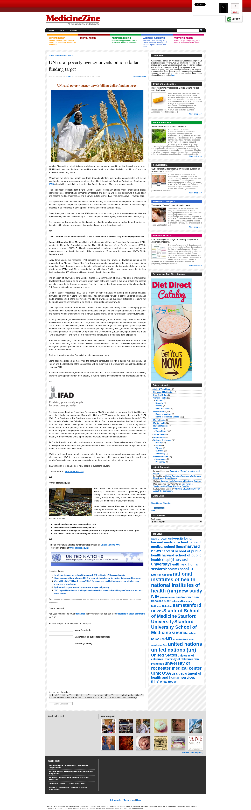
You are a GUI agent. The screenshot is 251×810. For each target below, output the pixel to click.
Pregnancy (160, 462)
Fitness (159, 448)
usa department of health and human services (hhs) (176, 677)
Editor (68, 76)
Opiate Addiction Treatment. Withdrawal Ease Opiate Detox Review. (177, 477)
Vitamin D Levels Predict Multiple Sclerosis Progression (68, 788)
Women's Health (160, 457)
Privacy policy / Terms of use (122, 800)
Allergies (159, 400)
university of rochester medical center (176, 666)
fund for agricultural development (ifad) (99, 599)
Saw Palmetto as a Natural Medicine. (169, 126)
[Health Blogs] (158, 509)
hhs (168, 569)
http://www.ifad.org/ (74, 471)
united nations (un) (173, 650)
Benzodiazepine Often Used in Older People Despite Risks (68, 766)
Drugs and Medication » (164, 84)
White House (168, 681)
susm (178, 632)
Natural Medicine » (162, 122)
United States (164, 655)
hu (190, 569)
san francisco (184, 597)
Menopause (161, 459)
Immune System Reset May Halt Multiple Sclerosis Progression (71, 772)
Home (51, 30)
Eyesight (159, 403)
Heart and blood (163, 408)
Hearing (159, 406)
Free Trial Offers (160, 395)
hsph (184, 569)
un (121, 599)
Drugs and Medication (163, 392)
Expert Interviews (163, 414)
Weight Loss (159, 437)
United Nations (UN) (110, 545)
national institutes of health (173, 576)
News (70, 55)
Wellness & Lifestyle (162, 440)
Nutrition (160, 451)
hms (175, 569)
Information (61, 55)
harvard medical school (169, 542)
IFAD (51, 184)
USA (166, 673)
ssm (177, 605)
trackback (80, 614)
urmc (156, 673)
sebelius (176, 601)
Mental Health (159, 423)
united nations (129, 599)
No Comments (139, 76)
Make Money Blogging (161, 503)
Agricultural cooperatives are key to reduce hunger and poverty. (81, 587)
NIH (155, 596)
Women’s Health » (162, 235)
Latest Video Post (56, 716)
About (62, 30)
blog (153, 510)
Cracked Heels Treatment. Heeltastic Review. (181, 481)
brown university (170, 538)
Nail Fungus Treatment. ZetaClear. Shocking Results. (173, 485)
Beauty (159, 443)
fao (190, 539)
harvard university (169, 561)
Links (138, 800)
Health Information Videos (167, 417)
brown (154, 539)
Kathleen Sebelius (161, 574)
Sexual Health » (160, 165)
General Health (160, 398)
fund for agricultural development (68, 599)
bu (186, 538)
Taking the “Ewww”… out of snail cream (170, 205)
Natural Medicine (160, 426)
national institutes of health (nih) (175, 587)
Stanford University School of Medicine (174, 627)
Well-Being (160, 453)
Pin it (235, 12)
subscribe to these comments (130, 614)
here (173, 75)
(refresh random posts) (192, 752)
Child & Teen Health (162, 389)
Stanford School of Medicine (175, 613)
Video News (161, 431)
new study (190, 590)
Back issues (156, 519)
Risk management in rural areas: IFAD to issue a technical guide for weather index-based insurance (97, 578)
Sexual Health (159, 434)
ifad (117, 599)
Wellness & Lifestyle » (164, 201)
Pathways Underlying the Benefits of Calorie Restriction (68, 778)
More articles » (195, 114)
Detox (158, 445)
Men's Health (159, 420)
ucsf (162, 638)
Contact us (75, 30)
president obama (167, 597)
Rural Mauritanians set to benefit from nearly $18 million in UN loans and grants (89, 575)
